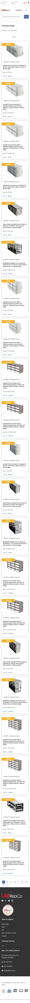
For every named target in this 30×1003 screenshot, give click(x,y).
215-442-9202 (8, 966)
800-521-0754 (8, 962)
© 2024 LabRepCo (7, 982)
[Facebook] (2, 901)
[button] (26, 10)
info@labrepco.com (9, 970)
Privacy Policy (16, 982)
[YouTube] (12, 901)
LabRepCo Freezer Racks (11, 62)
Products (19, 10)
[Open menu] (3, 946)
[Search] (26, 17)
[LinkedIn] (9, 901)
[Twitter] (6, 901)
